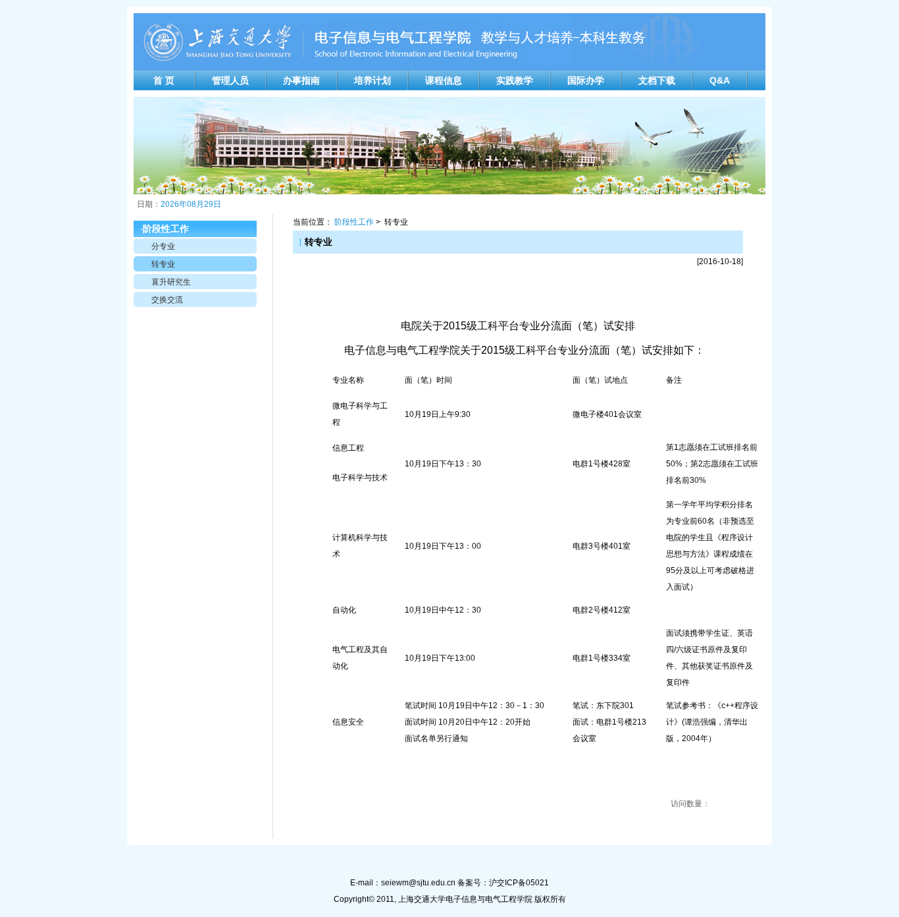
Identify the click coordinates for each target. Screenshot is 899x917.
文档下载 (656, 80)
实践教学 (514, 80)
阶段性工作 (354, 222)
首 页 (163, 80)
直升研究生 (171, 282)
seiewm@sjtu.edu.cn (418, 882)
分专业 (163, 246)
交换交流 (167, 299)
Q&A (719, 80)
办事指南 (301, 80)
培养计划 (372, 80)
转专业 (163, 264)
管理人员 (230, 80)
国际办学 (585, 80)
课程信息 (443, 80)
